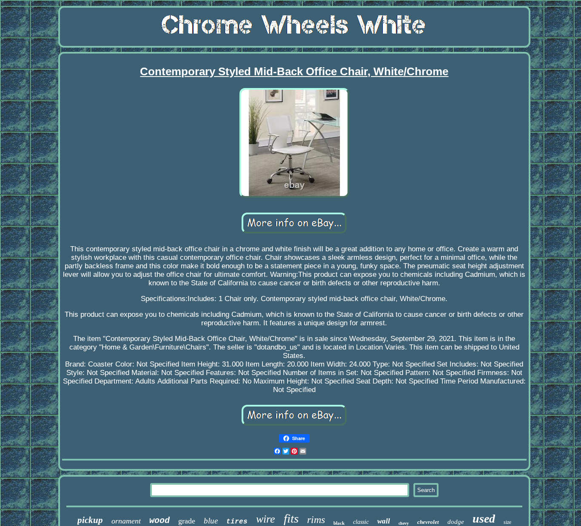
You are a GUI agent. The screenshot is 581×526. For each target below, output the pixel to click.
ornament (126, 521)
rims (316, 519)
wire (265, 519)
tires (237, 522)
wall (383, 521)
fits (291, 518)
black (339, 523)
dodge (455, 521)
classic (361, 522)
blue (211, 520)
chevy (404, 523)
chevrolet (428, 522)
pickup (90, 520)
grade (186, 521)
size (507, 522)
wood (159, 521)
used (484, 518)
